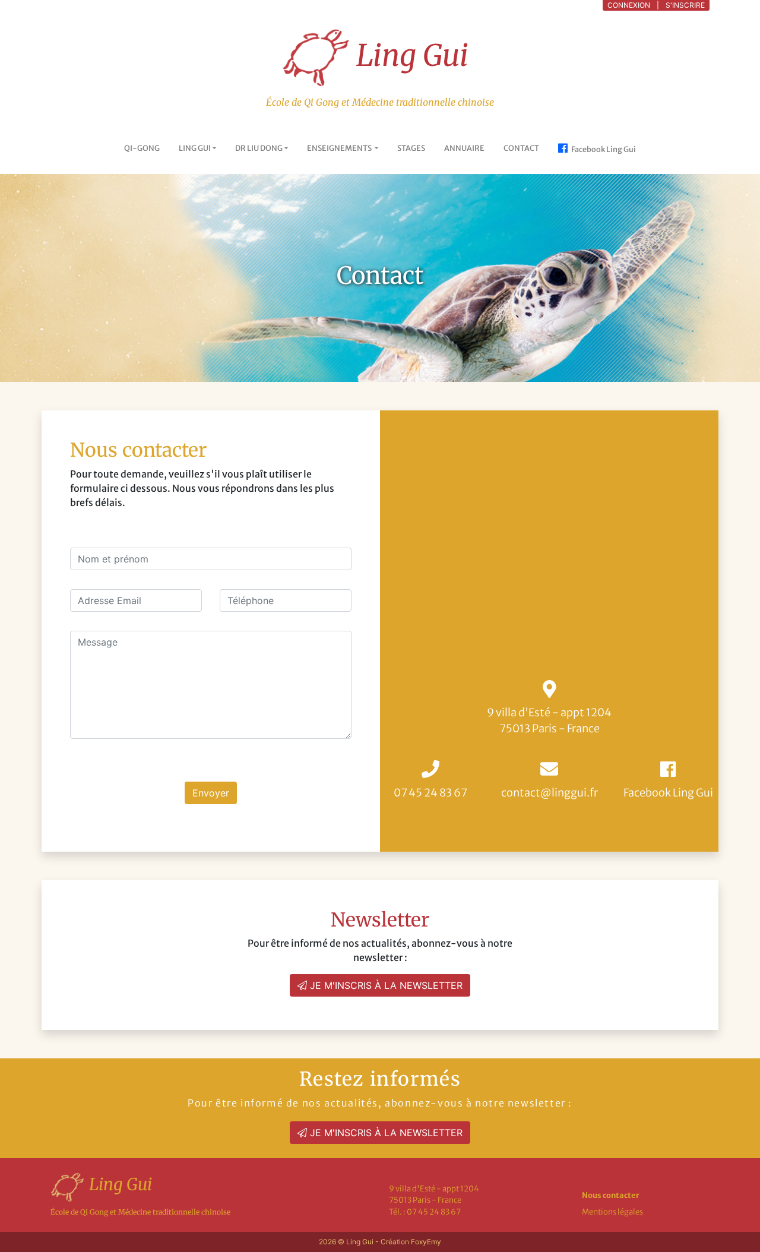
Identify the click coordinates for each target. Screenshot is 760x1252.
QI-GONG (142, 148)
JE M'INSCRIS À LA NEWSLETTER (385, 985)
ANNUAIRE (464, 148)
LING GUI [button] (195, 148)
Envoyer (210, 793)
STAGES (411, 148)
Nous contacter (610, 1195)
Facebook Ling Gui (603, 149)
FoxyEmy (426, 1241)
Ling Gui (409, 55)
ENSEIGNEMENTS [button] (340, 148)
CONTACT (521, 148)
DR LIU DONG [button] (259, 148)
